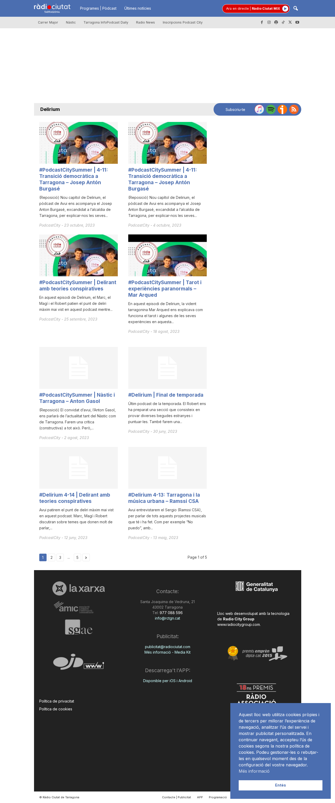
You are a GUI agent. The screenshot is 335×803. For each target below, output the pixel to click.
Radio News (145, 22)
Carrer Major (48, 22)
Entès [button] (280, 785)
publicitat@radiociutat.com (167, 646)
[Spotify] (276, 22)
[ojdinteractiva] (78, 663)
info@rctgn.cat (167, 618)
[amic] (78, 607)
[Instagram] (269, 22)
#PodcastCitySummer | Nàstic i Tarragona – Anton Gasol (77, 398)
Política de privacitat (56, 701)
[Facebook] (262, 22)
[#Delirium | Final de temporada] (167, 368)
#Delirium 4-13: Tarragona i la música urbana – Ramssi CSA (164, 498)
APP (200, 797)
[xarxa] (78, 588)
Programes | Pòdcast (98, 8)
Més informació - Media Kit (167, 652)
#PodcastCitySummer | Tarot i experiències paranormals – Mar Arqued (165, 288)
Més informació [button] (254, 771)
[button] (295, 9)
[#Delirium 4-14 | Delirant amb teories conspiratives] (78, 468)
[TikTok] (283, 22)
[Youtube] (297, 22)
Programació (218, 797)
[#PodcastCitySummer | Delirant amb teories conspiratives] (78, 255)
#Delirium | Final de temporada (165, 395)
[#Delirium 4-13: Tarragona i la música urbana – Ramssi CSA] (167, 468)
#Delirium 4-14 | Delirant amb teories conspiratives (74, 498)
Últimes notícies (137, 8)
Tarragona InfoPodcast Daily (105, 22)
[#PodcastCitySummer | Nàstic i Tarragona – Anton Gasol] (78, 368)
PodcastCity (50, 225)
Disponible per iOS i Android (167, 680)
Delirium (50, 109)
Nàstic (71, 22)
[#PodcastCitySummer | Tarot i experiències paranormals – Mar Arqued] (167, 255)
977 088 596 (171, 612)
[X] (290, 22)
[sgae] (78, 626)
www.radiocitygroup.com (238, 624)
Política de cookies (55, 709)
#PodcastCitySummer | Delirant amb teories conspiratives (77, 285)
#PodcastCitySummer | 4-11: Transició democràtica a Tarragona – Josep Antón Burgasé (73, 179)
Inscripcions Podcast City (183, 22)
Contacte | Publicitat (176, 797)
